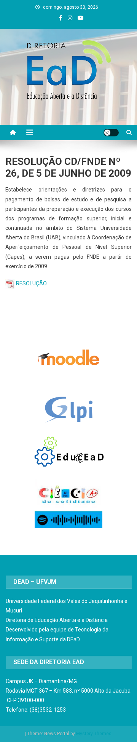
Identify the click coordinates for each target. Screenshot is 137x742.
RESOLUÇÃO (31, 283)
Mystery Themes (94, 733)
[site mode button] (111, 132)
